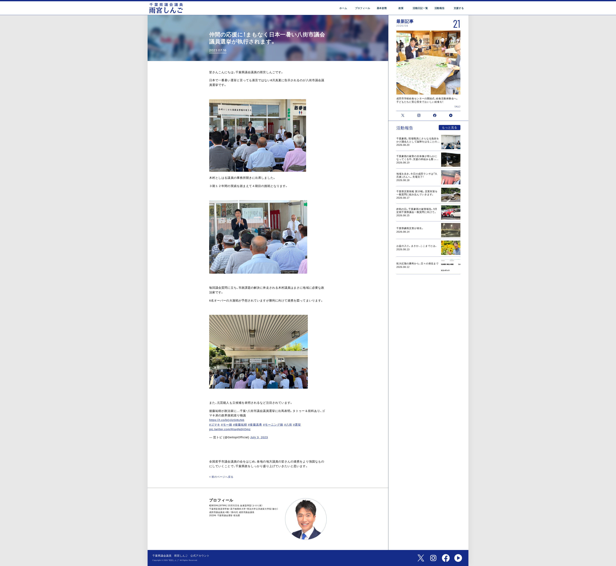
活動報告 (440, 8)
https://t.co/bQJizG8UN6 (226, 420)
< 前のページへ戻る (221, 476)
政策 (401, 8)
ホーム (343, 8)
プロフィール (362, 8)
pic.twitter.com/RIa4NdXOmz (230, 429)
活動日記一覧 (420, 8)
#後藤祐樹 (240, 424)
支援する (459, 8)
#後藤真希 (255, 424)
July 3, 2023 (259, 437)
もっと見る (449, 127)
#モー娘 (226, 424)
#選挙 (297, 424)
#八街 (288, 424)
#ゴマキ (214, 424)
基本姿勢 (382, 8)
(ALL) (457, 106)
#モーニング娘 (273, 424)
